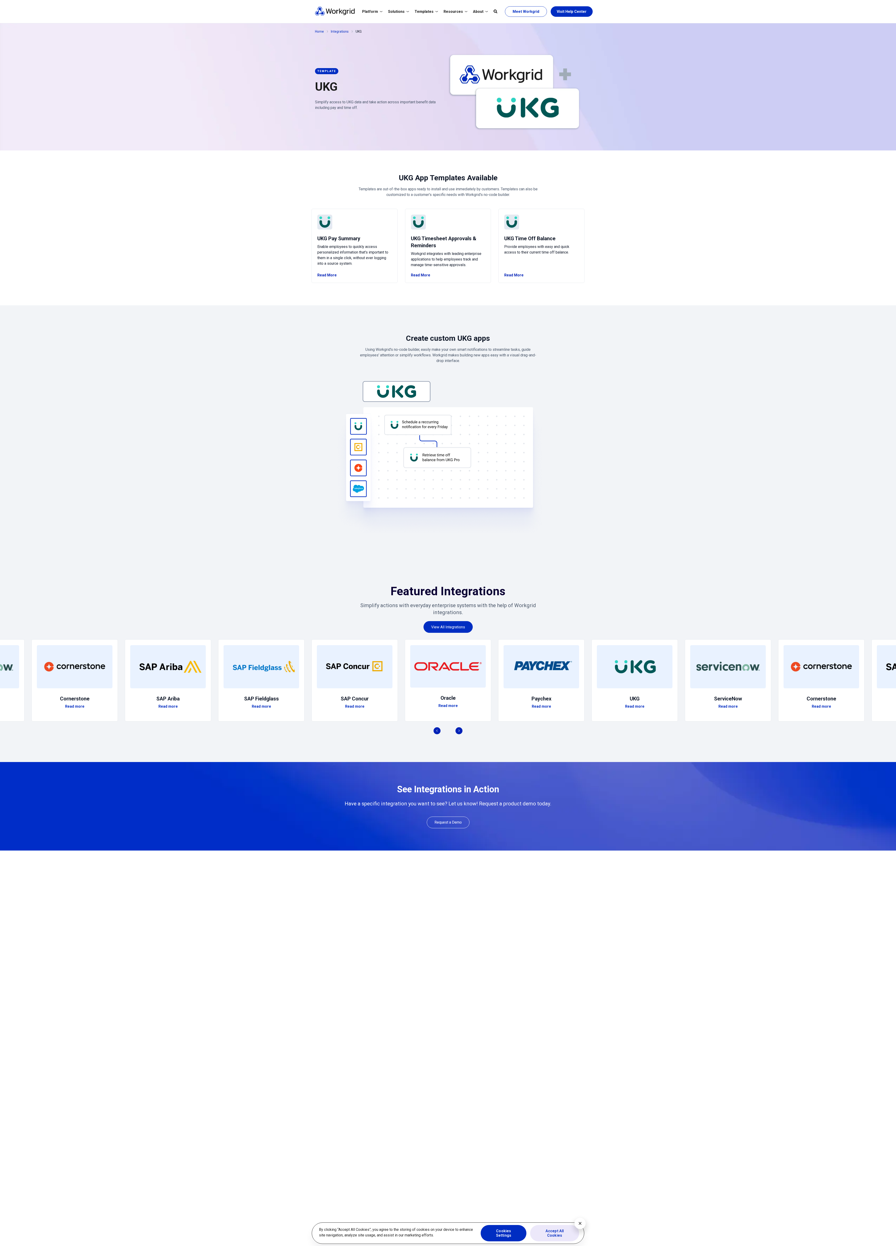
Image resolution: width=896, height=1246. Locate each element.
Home (319, 31)
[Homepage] (335, 14)
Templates (424, 11)
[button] (448, 454)
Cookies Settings (503, 1233)
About (478, 11)
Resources (453, 11)
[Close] (580, 1223)
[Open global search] (495, 11)
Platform (370, 11)
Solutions (396, 11)
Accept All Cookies (555, 1233)
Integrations (340, 31)
